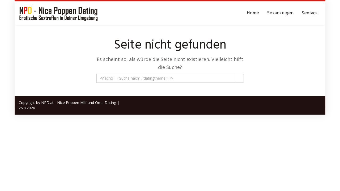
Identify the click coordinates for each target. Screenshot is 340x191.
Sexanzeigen (280, 13)
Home (253, 13)
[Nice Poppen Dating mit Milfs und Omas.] (58, 13)
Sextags (309, 13)
